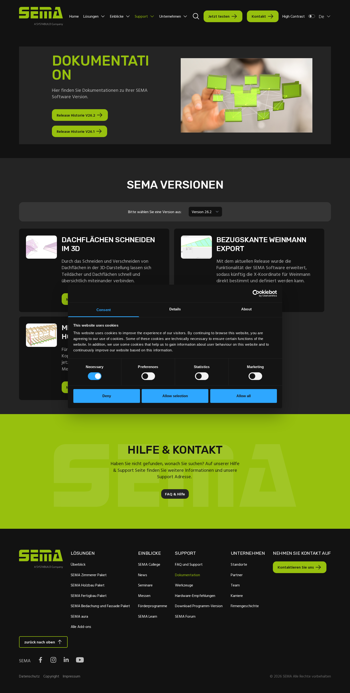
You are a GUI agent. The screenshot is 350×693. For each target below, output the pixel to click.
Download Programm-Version (199, 606)
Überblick (78, 564)
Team (235, 585)
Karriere (237, 595)
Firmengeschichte (245, 606)
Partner (237, 575)
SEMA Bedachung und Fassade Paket (100, 606)
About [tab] (246, 309)
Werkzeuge (184, 585)
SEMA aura (79, 616)
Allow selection (175, 396)
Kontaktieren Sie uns (296, 567)
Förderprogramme (152, 606)
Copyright (51, 676)
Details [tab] (175, 309)
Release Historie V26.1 (76, 131)
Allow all (243, 396)
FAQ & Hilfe (175, 494)
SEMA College (149, 564)
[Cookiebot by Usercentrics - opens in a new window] (256, 293)
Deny (106, 396)
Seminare (145, 585)
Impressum (71, 676)
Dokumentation (187, 575)
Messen (144, 595)
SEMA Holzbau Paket (88, 585)
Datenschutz (29, 676)
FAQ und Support (189, 564)
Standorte (239, 564)
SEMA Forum (185, 616)
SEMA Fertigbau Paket (89, 595)
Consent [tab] (103, 310)
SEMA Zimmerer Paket (89, 575)
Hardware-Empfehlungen (195, 595)
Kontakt (259, 16)
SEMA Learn (147, 616)
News (142, 575)
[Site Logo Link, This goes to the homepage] (41, 16)
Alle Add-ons (81, 626)
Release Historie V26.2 (76, 115)
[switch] (148, 376)
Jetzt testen (219, 16)
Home (74, 16)
